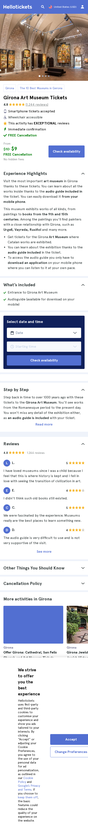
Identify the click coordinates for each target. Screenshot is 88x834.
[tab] (44, 173)
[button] (44, 173)
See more (44, 551)
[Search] (43, 7)
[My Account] (82, 7)
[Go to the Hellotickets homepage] (18, 7)
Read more (44, 424)
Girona (9, 88)
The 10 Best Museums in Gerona (41, 88)
